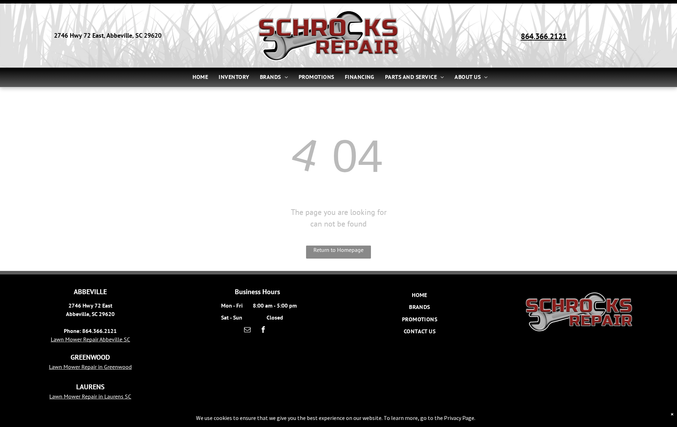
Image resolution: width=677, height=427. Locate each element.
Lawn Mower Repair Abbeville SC (90, 339)
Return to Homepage (338, 249)
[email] (247, 330)
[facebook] (263, 330)
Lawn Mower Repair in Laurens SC (90, 396)
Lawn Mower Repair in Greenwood (90, 366)
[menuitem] (200, 77)
